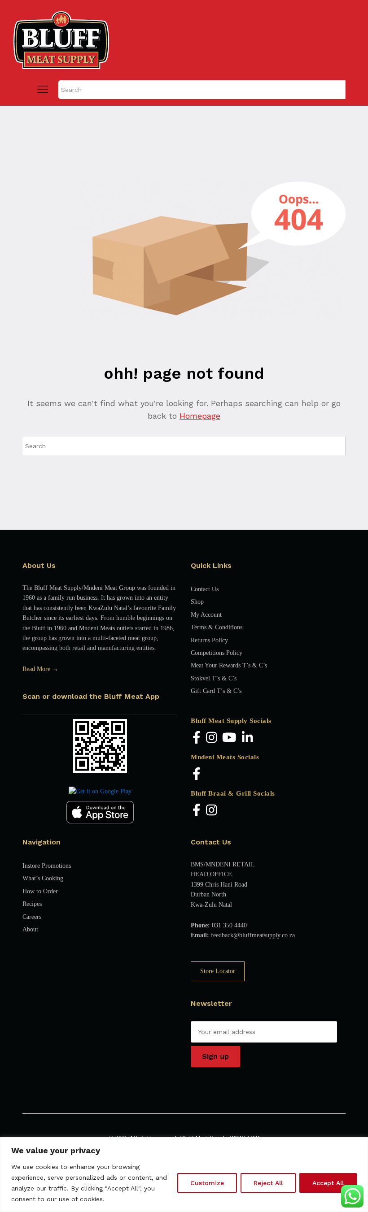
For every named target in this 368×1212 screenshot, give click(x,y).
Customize (207, 1182)
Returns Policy (209, 640)
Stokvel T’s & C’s (214, 678)
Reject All (268, 1182)
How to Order (40, 891)
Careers (31, 916)
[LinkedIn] (247, 738)
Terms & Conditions (216, 627)
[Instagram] (211, 738)
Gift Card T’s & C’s (216, 691)
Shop (197, 601)
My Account (206, 614)
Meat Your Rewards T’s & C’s (229, 665)
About (30, 929)
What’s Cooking (42, 878)
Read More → (40, 669)
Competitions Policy (216, 652)
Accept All (328, 1182)
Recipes (32, 903)
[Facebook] (197, 738)
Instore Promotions (46, 865)
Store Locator (217, 971)
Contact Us (205, 589)
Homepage (200, 415)
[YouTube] (229, 738)
